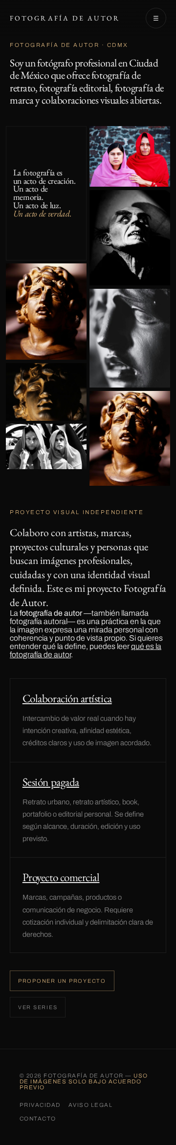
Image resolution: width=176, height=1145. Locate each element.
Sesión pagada (50, 782)
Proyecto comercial (61, 877)
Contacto (38, 1119)
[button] (46, 311)
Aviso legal (90, 1105)
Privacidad (40, 1105)
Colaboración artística (67, 698)
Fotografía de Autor (65, 18)
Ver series (37, 1007)
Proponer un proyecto (62, 981)
